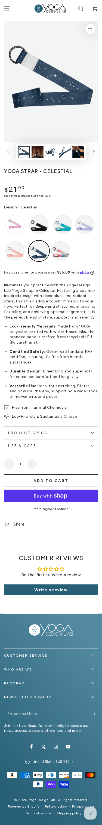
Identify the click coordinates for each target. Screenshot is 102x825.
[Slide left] (8, 152)
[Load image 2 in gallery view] (38, 152)
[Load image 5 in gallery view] (78, 152)
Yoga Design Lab (42, 800)
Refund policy (56, 806)
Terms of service (38, 813)
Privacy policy (83, 806)
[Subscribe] (95, 714)
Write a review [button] (50, 589)
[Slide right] (94, 152)
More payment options (51, 509)
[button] (81, 8)
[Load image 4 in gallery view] (65, 152)
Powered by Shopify (23, 806)
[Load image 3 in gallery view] (51, 152)
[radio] (15, 224)
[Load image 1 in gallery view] (24, 152)
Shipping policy (69, 813)
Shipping (10, 196)
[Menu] (7, 8)
